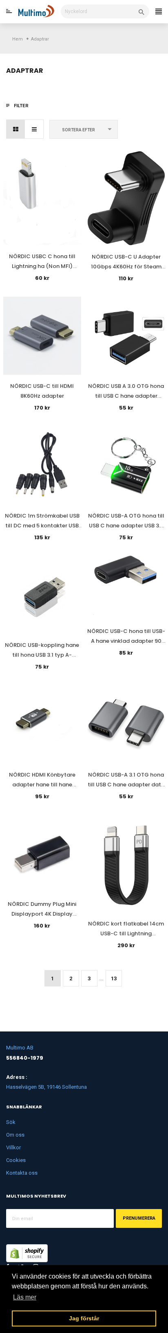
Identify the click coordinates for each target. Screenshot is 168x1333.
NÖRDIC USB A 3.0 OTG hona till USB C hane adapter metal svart (126, 396)
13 (114, 978)
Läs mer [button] (24, 1297)
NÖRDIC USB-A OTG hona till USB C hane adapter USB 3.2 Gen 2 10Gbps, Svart (126, 525)
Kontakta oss (22, 1173)
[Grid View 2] (16, 129)
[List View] (34, 129)
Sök (10, 1122)
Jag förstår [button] (84, 1318)
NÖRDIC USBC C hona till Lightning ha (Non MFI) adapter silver (42, 266)
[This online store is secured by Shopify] (27, 1253)
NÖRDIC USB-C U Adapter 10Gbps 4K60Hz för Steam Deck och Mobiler (126, 266)
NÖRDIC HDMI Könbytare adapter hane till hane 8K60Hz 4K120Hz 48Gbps (42, 784)
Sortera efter (78, 130)
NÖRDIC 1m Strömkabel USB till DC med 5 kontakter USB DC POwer (42, 525)
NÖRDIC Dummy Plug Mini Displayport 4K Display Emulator (42, 914)
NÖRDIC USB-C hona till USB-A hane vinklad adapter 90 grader (126, 641)
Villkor (13, 1147)
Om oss (15, 1135)
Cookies (16, 1160)
